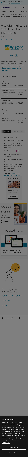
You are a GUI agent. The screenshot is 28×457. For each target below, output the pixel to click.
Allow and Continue (14, 453)
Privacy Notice (6, 442)
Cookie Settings (14, 447)
